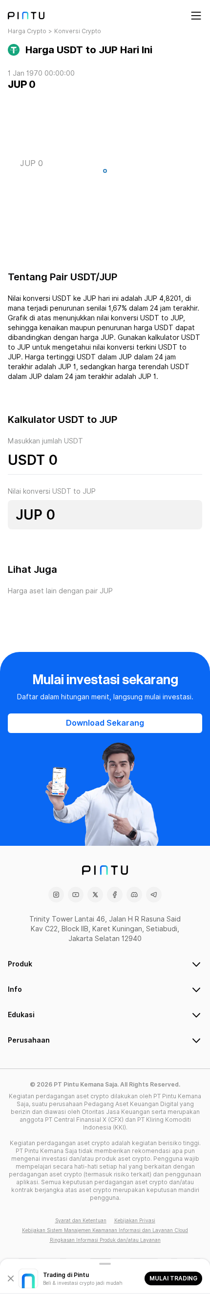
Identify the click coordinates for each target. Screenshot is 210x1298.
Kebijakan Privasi (134, 1220)
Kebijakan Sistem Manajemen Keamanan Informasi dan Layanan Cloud (105, 1230)
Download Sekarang (105, 723)
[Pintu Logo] (26, 16)
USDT (26, 460)
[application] (105, 173)
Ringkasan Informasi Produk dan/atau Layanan (105, 1240)
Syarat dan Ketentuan (80, 1220)
